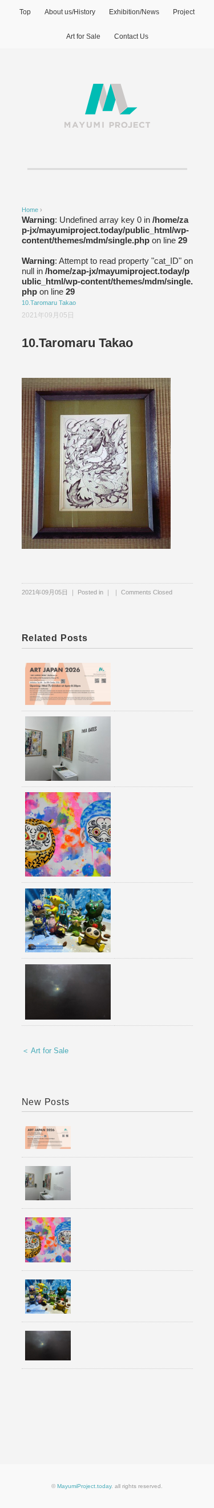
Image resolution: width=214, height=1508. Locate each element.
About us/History (70, 12)
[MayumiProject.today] (107, 90)
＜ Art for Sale (45, 1050)
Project (184, 12)
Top (25, 12)
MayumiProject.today (84, 1486)
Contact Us (131, 36)
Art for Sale (83, 36)
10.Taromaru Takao (49, 302)
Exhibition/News (134, 12)
